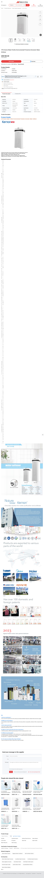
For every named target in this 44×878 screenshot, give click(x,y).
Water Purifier (34, 840)
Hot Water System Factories (33, 859)
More (2, 869)
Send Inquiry (11, 61)
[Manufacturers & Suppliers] (22, 2)
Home (2, 8)
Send (11, 771)
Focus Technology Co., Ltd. (14, 873)
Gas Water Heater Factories (20, 859)
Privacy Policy (39, 873)
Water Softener (24, 8)
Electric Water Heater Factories (7, 859)
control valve (3, 840)
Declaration (34, 873)
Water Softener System (6, 853)
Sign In (3, 88)
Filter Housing (14, 842)
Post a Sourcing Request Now (34, 771)
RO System (13, 840)
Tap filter (2, 838)
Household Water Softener (27, 864)
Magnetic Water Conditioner (18, 853)
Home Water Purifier (17, 861)
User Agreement (28, 873)
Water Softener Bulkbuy (6, 867)
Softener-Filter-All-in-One (26, 838)
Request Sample (21, 64)
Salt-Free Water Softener (29, 853)
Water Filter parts (4, 842)
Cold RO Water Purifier (17, 864)
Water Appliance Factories (6, 861)
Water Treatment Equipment (16, 8)
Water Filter (24, 840)
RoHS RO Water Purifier (6, 864)
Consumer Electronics (7, 8)
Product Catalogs (17, 836)
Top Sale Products (15, 838)
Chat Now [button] (33, 61)
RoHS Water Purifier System (28, 861)
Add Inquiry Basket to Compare (22, 44)
